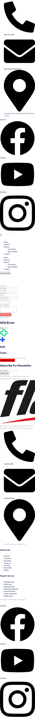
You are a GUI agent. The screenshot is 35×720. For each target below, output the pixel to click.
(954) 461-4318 (9, 34)
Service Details (12, 251)
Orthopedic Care (9, 586)
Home (6, 242)
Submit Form (6, 314)
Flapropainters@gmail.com (12, 69)
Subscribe (5, 373)
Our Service (7, 558)
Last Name (3, 290)
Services (6, 247)
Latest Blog (7, 560)
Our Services (12, 249)
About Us (7, 244)
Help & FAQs (8, 568)
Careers (6, 570)
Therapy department (10, 593)
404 (6, 328)
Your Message (4, 304)
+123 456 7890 (8, 464)
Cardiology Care (9, 582)
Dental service (8, 596)
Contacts (7, 254)
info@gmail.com (9, 498)
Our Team (7, 565)
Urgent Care (8, 584)
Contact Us (7, 563)
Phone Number (4, 300)
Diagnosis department (11, 589)
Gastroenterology (9, 591)
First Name (3, 286)
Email (1, 295)
